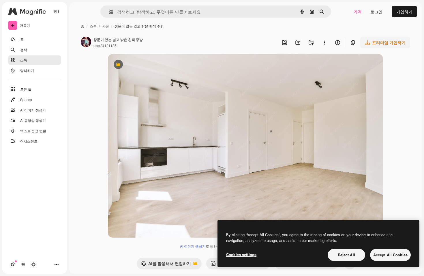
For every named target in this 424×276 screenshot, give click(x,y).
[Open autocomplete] (109, 12)
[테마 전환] (33, 264)
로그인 (376, 11)
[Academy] (23, 264)
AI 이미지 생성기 (193, 246)
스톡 (93, 25)
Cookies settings (241, 254)
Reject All (346, 255)
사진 (105, 25)
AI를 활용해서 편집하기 (166, 264)
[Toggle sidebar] (56, 11)
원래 (141, 65)
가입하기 (404, 11)
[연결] (12, 264)
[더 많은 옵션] (324, 42)
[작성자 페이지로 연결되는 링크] (86, 42)
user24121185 (105, 45)
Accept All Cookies (390, 255)
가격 (358, 11)
